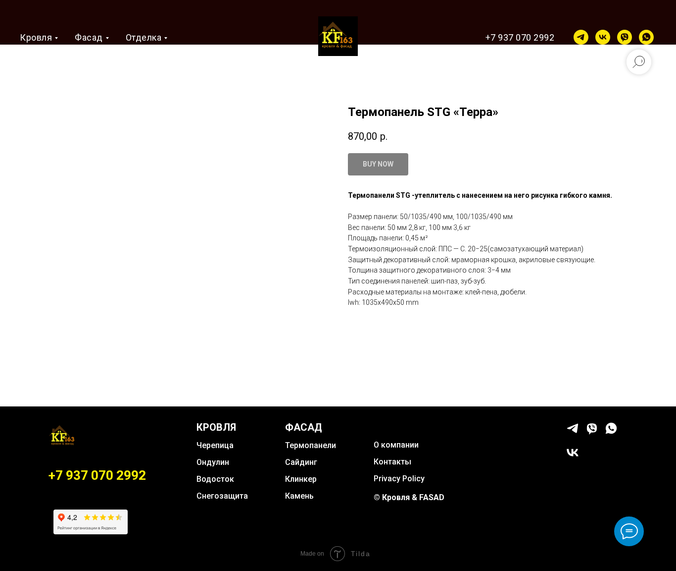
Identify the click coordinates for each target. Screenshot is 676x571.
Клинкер (301, 479)
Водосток (215, 479)
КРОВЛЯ (216, 427)
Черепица (215, 445)
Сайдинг (301, 462)
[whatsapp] (646, 37)
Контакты (392, 461)
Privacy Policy (399, 478)
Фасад (89, 37)
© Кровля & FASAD (409, 497)
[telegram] (581, 37)
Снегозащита (222, 496)
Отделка (144, 37)
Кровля (36, 37)
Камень (299, 496)
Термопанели (310, 445)
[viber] (624, 37)
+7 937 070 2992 (520, 37)
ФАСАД (303, 427)
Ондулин (212, 462)
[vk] (602, 37)
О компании (396, 445)
